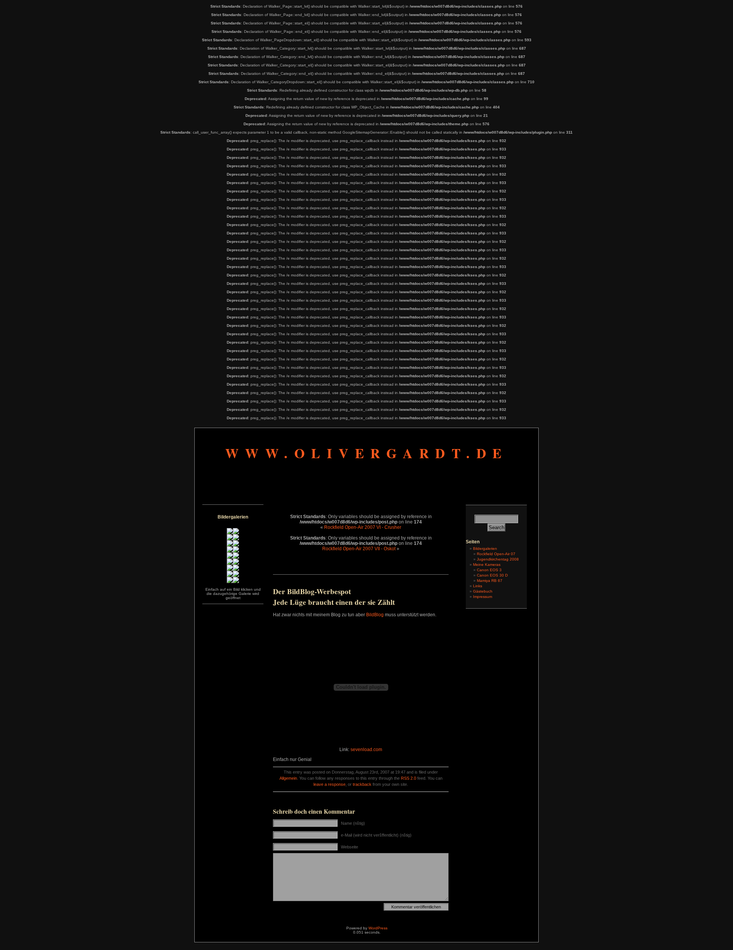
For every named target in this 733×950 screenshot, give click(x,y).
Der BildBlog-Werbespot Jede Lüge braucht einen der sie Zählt (334, 596)
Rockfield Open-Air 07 (496, 554)
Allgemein (288, 778)
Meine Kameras (487, 564)
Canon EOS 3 (489, 570)
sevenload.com (366, 749)
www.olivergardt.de (366, 453)
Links (477, 586)
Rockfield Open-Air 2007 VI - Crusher (362, 527)
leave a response (329, 784)
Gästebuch (482, 591)
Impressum (482, 597)
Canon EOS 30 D (492, 575)
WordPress (377, 928)
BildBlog (375, 614)
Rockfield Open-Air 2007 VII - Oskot (359, 548)
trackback (362, 784)
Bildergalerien (485, 548)
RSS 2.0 (408, 778)
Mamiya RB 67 (489, 580)
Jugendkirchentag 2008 (498, 559)
